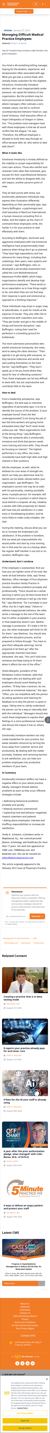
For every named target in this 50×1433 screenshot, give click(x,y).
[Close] (47, 1379)
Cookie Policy (22, 1408)
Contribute (25, 1309)
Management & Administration (16, 938)
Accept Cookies (25, 1428)
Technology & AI (11, 943)
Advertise (25, 1306)
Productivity (39, 943)
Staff (35, 938)
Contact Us (25, 1313)
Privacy (25, 1319)
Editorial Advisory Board (25, 1316)
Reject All (25, 1421)
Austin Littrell (12, 1161)
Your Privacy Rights (25, 1328)
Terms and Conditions (25, 1322)
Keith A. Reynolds (14, 1055)
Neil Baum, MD (13, 1004)
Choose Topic (22, 11)
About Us (25, 1303)
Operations (26, 943)
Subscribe (36, 916)
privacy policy (12, 924)
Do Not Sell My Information (25, 1325)
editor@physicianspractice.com (17, 857)
